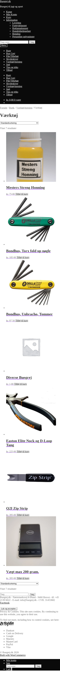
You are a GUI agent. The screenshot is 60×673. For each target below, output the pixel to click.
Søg (32, 42)
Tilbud (9, 70)
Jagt (8, 64)
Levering (16, 22)
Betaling (16, 34)
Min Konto (11, 14)
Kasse (9, 11)
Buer (8, 50)
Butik (11, 107)
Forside (3, 107)
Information (12, 20)
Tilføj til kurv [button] (21, 194)
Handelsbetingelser (21, 31)
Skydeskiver (12, 59)
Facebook (5, 602)
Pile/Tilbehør (12, 56)
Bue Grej (10, 53)
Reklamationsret (20, 28)
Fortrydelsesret (19, 25)
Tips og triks (12, 67)
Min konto (11, 660)
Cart (9, 669)
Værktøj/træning (14, 61)
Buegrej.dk (5, 1)
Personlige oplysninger (23, 36)
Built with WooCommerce (13, 655)
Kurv (8, 17)
